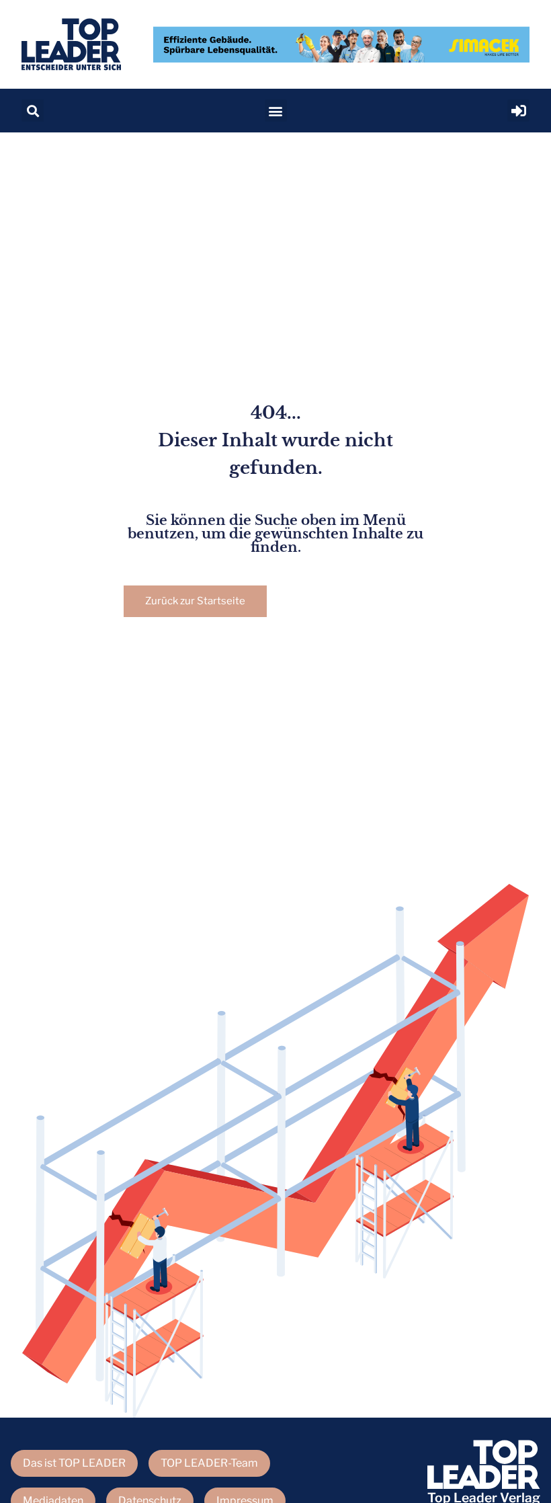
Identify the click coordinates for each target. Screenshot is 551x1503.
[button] (33, 110)
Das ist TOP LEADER (74, 1463)
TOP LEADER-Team (209, 1463)
